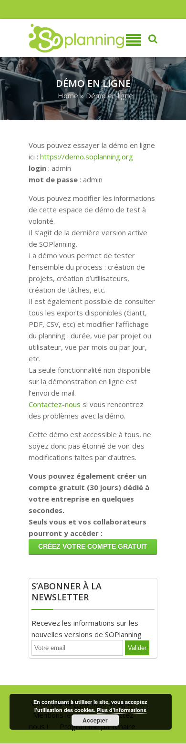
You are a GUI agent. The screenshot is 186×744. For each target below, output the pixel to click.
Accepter (95, 720)
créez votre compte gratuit (92, 546)
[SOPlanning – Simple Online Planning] (57, 38)
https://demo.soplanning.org (86, 156)
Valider (137, 647)
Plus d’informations (121, 709)
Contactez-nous (55, 404)
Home (68, 95)
